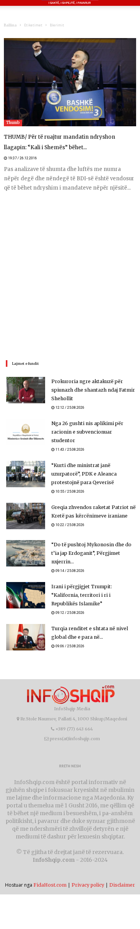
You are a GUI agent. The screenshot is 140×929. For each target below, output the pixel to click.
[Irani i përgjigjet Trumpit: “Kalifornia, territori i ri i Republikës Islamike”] (25, 590)
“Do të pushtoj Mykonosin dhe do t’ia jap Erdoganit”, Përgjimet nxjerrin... (90, 548)
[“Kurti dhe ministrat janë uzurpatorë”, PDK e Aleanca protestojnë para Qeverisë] (25, 469)
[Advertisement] (70, 275)
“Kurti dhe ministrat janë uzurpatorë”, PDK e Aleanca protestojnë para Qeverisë (83, 469)
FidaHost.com (49, 880)
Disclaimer (122, 880)
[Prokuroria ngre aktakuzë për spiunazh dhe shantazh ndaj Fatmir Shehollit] (25, 390)
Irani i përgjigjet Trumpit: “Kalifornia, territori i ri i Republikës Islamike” (93, 590)
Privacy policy (88, 880)
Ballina (10, 25)
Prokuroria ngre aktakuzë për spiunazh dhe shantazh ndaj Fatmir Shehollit (92, 389)
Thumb (13, 122)
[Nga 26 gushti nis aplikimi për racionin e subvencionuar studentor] (25, 432)
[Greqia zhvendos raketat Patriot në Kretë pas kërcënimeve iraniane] (25, 511)
